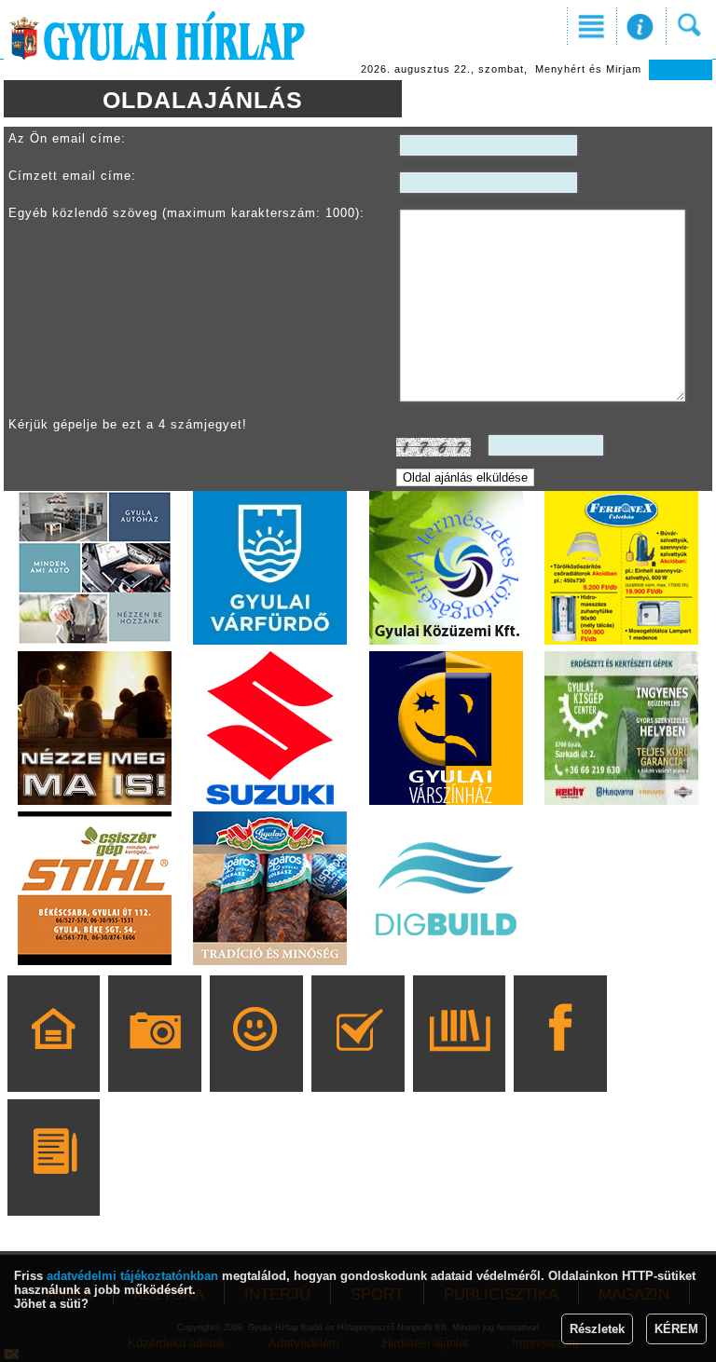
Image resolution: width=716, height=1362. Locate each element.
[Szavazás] (357, 1060)
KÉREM (676, 1329)
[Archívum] (459, 1060)
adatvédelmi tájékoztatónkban (132, 1276)
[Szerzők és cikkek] (54, 1184)
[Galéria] (155, 1060)
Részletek (597, 1329)
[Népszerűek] (256, 1060)
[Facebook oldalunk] (561, 1060)
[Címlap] (54, 1060)
